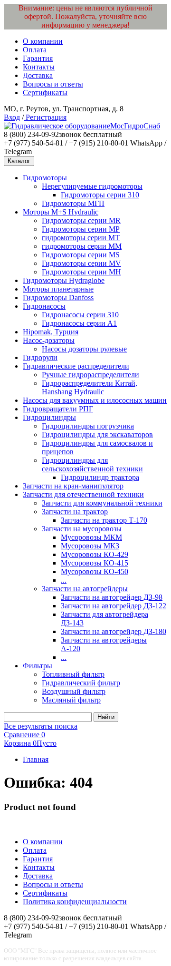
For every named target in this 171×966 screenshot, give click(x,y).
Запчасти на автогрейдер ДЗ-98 (111, 597)
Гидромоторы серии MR (81, 220)
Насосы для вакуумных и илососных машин (95, 400)
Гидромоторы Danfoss (58, 297)
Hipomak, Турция (50, 332)
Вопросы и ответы (53, 84)
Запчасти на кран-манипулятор (73, 486)
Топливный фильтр (73, 674)
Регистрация (45, 117)
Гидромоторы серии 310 (100, 195)
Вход (12, 117)
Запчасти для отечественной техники (83, 494)
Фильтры (37, 666)
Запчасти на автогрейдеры (85, 589)
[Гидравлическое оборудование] (57, 126)
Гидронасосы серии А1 (79, 323)
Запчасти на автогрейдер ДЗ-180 (113, 631)
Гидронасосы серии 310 (80, 315)
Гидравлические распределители (76, 366)
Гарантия (38, 58)
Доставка (38, 75)
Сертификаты (45, 92)
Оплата (35, 50)
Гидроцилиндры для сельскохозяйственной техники (92, 464)
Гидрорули (40, 357)
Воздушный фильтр (73, 691)
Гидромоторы (45, 178)
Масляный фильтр (71, 700)
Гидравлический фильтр (81, 683)
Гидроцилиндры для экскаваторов (97, 434)
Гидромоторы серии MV (81, 263)
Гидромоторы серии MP (81, 229)
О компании (43, 41)
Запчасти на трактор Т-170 (104, 520)
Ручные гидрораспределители (90, 375)
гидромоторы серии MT (81, 238)
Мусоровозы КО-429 (94, 554)
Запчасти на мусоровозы (82, 529)
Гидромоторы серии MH (81, 272)
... (63, 580)
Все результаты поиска (40, 726)
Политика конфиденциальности (75, 902)
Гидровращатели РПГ (58, 409)
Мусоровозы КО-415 (94, 563)
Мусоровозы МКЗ (90, 546)
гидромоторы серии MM (82, 246)
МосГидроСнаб (135, 126)
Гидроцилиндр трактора (100, 477)
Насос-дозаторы (49, 340)
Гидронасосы (44, 306)
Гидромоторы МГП (73, 203)
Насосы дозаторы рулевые (84, 349)
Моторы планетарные (58, 289)
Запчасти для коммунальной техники (102, 503)
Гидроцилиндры (49, 417)
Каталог (19, 161)
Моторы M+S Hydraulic (60, 212)
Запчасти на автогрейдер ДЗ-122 (113, 606)
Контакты (39, 67)
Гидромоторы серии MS (81, 255)
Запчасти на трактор (75, 511)
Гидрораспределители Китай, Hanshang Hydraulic (89, 387)
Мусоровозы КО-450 (94, 571)
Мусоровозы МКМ (91, 537)
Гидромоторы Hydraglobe (63, 280)
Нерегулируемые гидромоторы (92, 186)
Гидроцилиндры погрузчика (88, 426)
